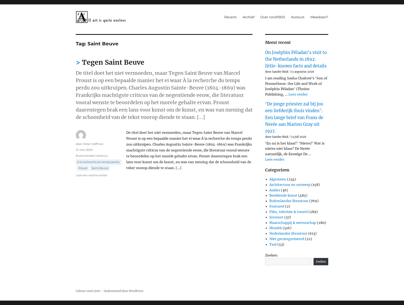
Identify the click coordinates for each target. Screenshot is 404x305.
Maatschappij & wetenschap (292, 223)
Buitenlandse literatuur (92, 155)
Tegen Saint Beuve (113, 62)
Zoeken (271, 255)
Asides (274, 190)
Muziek (275, 228)
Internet (276, 217)
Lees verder (298, 94)
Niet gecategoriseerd (286, 239)
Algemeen (277, 179)
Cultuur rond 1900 (88, 291)
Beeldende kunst (283, 195)
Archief (248, 17)
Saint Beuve (100, 168)
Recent (230, 17)
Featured (276, 206)
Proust (82, 168)
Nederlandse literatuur (288, 233)
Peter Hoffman (93, 144)
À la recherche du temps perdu (98, 162)
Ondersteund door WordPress (124, 291)
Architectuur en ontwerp (289, 185)
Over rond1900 (272, 17)
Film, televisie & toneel (288, 212)
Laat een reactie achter (91, 175)
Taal (272, 244)
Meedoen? (319, 17)
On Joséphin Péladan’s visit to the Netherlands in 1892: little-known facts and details (296, 59)
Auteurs (297, 17)
